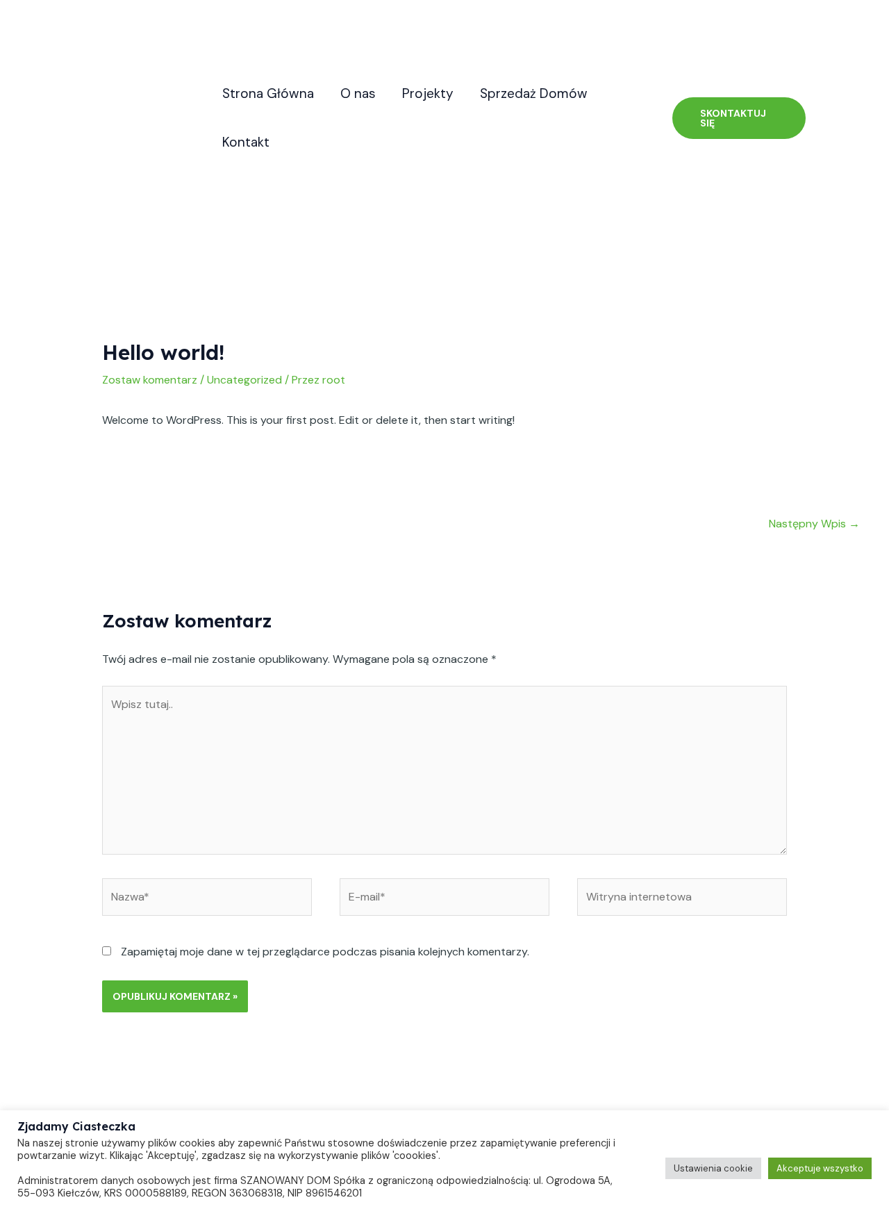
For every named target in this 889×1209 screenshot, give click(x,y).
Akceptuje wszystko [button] (819, 1168)
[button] (739, 118)
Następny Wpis (814, 523)
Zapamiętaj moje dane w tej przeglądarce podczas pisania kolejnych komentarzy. (325, 951)
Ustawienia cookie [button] (713, 1168)
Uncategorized (244, 379)
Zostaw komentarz (149, 379)
